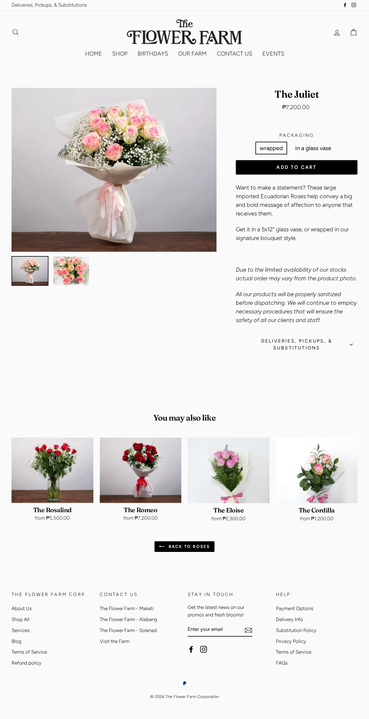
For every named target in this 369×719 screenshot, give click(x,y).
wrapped (271, 148)
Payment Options (294, 608)
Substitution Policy (296, 630)
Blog (16, 641)
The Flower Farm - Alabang (128, 619)
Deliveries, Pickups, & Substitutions (49, 5)
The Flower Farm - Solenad (128, 630)
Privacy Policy (291, 641)
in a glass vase (313, 148)
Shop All (20, 619)
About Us (22, 608)
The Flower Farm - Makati (127, 608)
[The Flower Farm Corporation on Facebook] (191, 649)
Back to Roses (188, 546)
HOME (93, 53)
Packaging (296, 135)
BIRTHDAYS (153, 53)
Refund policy (27, 663)
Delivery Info (289, 619)
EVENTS (273, 53)
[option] (114, 170)
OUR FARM (192, 53)
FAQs (282, 663)
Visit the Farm (114, 641)
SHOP (119, 53)
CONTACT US (234, 53)
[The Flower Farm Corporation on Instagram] (203, 649)
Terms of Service (29, 652)
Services (21, 630)
